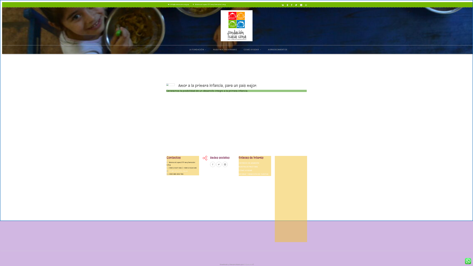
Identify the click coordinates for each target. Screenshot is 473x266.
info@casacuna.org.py (179, 4)
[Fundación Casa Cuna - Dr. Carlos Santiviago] (237, 25)
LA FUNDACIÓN (196, 49)
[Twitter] (296, 5)
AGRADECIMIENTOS (277, 49)
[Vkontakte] (283, 5)
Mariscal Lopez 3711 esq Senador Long (210, 4)
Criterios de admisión (249, 163)
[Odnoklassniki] (287, 5)
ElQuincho (249, 264)
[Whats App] (306, 5)
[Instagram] (301, 5)
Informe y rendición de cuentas (254, 174)
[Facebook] (291, 5)
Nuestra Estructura (248, 167)
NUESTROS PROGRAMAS (225, 49)
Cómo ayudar (245, 170)
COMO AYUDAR (251, 49)
